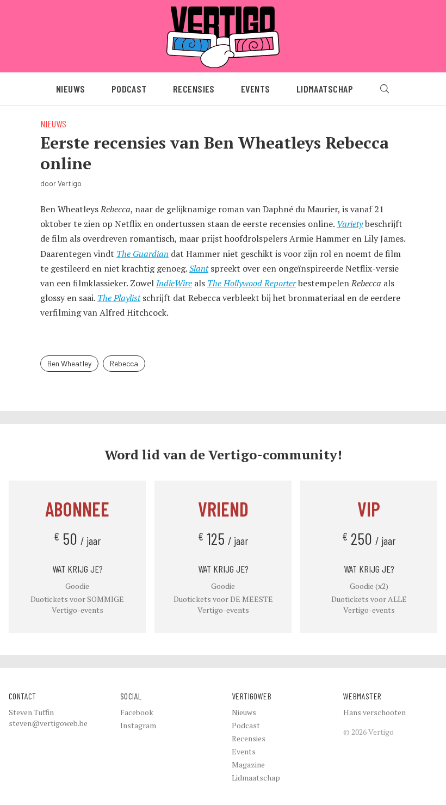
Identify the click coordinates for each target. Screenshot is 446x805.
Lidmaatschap (324, 89)
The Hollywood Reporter (251, 283)
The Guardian (142, 254)
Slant (198, 268)
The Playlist (118, 298)
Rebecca (124, 363)
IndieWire (174, 283)
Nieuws (70, 89)
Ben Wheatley (69, 363)
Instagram (138, 725)
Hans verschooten (374, 712)
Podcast (129, 89)
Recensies (194, 89)
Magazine (248, 764)
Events (255, 89)
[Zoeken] (384, 88)
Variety (350, 224)
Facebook (136, 712)
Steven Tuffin (31, 712)
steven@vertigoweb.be (48, 723)
